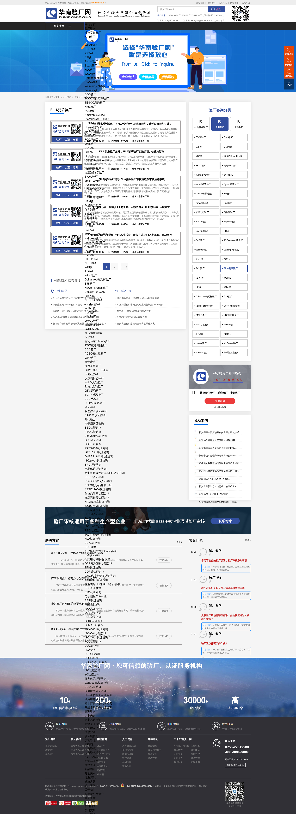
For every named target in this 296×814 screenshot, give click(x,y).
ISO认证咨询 (92, 670)
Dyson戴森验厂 (94, 185)
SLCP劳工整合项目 (96, 123)
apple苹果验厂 (93, 131)
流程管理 (90, 740)
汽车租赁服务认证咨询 (98, 695)
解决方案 (90, 781)
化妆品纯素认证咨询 (97, 493)
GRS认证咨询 (93, 440)
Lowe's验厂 (92, 320)
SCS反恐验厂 (93, 399)
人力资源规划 (93, 753)
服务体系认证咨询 (96, 678)
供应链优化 (91, 736)
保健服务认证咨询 (96, 691)
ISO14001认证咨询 (213, 20)
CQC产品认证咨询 (96, 662)
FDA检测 (90, 650)
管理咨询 (90, 711)
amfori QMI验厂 (94, 181)
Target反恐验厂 (94, 386)
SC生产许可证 (93, 666)
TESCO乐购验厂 (95, 102)
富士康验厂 (91, 362)
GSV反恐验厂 (93, 390)
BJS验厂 (90, 283)
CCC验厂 (90, 349)
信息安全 (90, 732)
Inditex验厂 (91, 308)
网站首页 (90, 24)
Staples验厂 (92, 214)
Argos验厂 (91, 246)
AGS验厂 (90, 251)
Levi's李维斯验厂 (95, 242)
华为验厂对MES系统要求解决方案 (72, 604)
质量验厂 (90, 135)
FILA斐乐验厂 (93, 259)
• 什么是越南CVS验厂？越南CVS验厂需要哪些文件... (77, 298)
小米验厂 (90, 312)
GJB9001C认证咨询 (97, 683)
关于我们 (90, 790)
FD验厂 (89, 193)
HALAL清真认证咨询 (97, 502)
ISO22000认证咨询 (96, 448)
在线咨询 (211, 2)
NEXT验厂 (91, 263)
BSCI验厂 (186, 15)
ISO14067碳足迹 (95, 526)
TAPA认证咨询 (93, 518)
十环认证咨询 (93, 510)
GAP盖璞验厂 (93, 222)
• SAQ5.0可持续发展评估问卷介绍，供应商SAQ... (76, 317)
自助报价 (200, 2)
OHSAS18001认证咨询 (99, 456)
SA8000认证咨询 (95, 415)
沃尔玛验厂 (208, 15)
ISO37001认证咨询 (96, 580)
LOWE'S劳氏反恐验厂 (98, 370)
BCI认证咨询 (92, 543)
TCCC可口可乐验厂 (97, 98)
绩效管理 (90, 765)
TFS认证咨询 (93, 567)
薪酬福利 (90, 769)
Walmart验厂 (175, 15)
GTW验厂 (90, 358)
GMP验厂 (90, 152)
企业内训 (90, 715)
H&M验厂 (90, 201)
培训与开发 (91, 761)
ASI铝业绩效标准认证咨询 (100, 551)
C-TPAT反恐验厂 (95, 403)
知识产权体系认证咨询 (98, 703)
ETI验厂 (89, 57)
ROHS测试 (91, 658)
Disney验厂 (92, 82)
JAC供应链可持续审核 (98, 534)
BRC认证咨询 (93, 464)
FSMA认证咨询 (94, 625)
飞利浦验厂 (91, 209)
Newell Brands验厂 (96, 288)
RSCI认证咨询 (93, 530)
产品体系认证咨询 (96, 469)
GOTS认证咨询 (94, 621)
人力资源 (90, 748)
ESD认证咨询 (93, 427)
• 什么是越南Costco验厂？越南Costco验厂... (73, 304)
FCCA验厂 (91, 139)
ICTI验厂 (90, 37)
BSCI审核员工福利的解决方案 (69, 629)
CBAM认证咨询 (94, 514)
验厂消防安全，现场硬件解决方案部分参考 (77, 553)
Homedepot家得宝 (96, 78)
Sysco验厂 (91, 176)
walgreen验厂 (93, 238)
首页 (58, 96)
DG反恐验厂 (92, 374)
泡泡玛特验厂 (93, 168)
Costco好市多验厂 (96, 292)
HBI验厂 (90, 226)
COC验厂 (90, 94)
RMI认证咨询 (93, 555)
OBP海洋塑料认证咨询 (98, 563)
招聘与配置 (91, 757)
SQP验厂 (90, 148)
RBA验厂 (90, 41)
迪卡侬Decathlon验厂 (98, 160)
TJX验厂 (90, 271)
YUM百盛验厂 (93, 304)
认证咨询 (90, 407)
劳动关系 (90, 773)
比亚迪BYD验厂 (94, 172)
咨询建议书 (91, 728)
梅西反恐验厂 (93, 366)
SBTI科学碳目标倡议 (97, 559)
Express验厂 (92, 218)
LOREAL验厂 (93, 329)
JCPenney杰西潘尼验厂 (99, 234)
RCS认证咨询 (93, 617)
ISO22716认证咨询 (96, 506)
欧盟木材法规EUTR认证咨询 (102, 584)
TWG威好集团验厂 (96, 345)
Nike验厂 (90, 316)
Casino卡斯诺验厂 (96, 189)
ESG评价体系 (93, 588)
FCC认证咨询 (93, 641)
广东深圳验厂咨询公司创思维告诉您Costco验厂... (81, 578)
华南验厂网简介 (94, 794)
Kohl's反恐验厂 (94, 382)
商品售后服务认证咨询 (98, 707)
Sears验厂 (91, 65)
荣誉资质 (90, 798)
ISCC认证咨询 (93, 608)
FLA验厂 (90, 69)
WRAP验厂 (197, 15)
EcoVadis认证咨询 (96, 436)
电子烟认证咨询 (94, 423)
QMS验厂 (90, 144)
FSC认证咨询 (93, 444)
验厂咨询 (90, 28)
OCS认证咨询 (93, 613)
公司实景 (90, 810)
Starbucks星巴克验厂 (97, 119)
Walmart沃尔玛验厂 (96, 86)
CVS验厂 (90, 230)
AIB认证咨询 (92, 604)
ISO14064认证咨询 (96, 522)
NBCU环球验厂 (94, 300)
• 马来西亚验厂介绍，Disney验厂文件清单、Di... (75, 310)
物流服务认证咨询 (96, 699)
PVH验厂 (90, 255)
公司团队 (90, 806)
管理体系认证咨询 (96, 411)
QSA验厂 (90, 156)
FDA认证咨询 (93, 539)
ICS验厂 (168, 20)
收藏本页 (246, 2)
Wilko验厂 (91, 275)
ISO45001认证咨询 (96, 629)
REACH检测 (92, 654)
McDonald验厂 (94, 325)
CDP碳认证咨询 (94, 571)
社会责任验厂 (93, 32)
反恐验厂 (90, 337)
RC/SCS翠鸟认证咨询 (98, 481)
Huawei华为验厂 (95, 127)
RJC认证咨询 (93, 592)
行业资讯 (90, 777)
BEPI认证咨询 (93, 600)
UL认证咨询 (92, 646)
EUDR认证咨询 (94, 477)
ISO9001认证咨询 (181, 20)
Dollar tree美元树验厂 (98, 279)
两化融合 (90, 419)
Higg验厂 (90, 107)
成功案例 (90, 785)
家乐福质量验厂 (94, 333)
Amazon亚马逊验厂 (96, 115)
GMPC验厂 (91, 296)
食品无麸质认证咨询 (97, 497)
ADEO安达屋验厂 (95, 353)
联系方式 (223, 2)
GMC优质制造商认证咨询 (100, 576)
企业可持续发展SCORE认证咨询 (105, 473)
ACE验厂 (90, 111)
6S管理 (89, 744)
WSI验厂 (90, 267)
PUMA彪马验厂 (94, 197)
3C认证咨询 (92, 674)
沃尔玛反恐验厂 (94, 378)
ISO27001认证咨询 (96, 460)
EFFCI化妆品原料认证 (98, 485)
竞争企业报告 (93, 724)
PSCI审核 (91, 547)
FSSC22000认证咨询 (98, 489)
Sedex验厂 (91, 61)
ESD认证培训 (93, 687)
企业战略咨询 (93, 720)
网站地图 (234, 2)
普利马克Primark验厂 (97, 341)
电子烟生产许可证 (96, 596)
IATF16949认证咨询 (97, 452)
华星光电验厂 (93, 205)
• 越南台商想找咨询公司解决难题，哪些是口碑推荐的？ (78, 323)
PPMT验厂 (91, 164)
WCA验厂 (91, 74)
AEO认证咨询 (93, 432)
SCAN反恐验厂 (94, 395)
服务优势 (90, 802)
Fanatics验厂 (92, 90)
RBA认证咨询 (197, 20)
